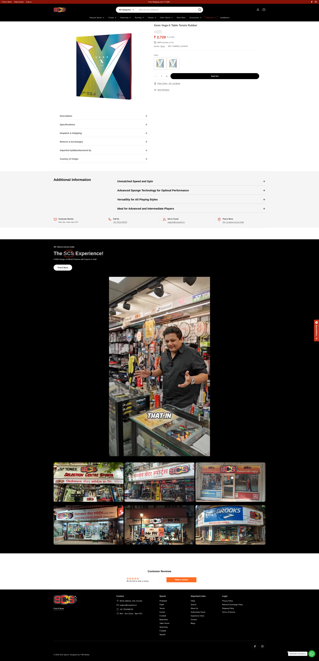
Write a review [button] (181, 580)
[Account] (257, 9)
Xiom (162, 46)
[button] (316, 330)
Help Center (19, 2)
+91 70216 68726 (120, 222)
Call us (29, 2)
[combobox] (159, 10)
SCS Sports (64, 655)
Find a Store (7, 2)
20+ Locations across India (233, 222)
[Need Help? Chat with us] (311, 653)
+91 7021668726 (126, 609)
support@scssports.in (176, 222)
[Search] (199, 9)
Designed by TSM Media (79, 655)
